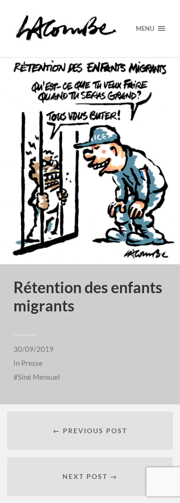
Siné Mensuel (39, 377)
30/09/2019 (33, 349)
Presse (32, 363)
